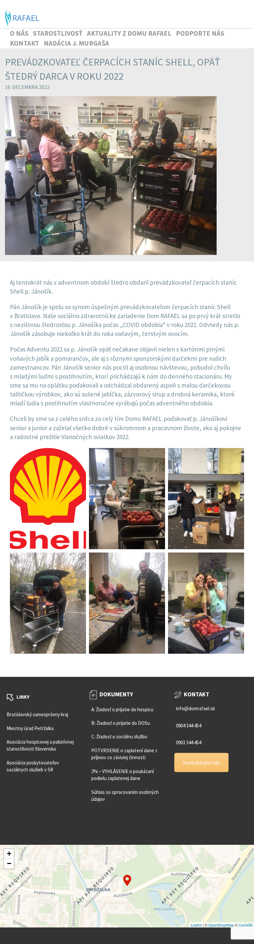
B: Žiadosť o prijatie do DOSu (120, 723)
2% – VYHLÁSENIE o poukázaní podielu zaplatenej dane (122, 774)
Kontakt (24, 43)
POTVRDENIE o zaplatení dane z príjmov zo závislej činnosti (124, 753)
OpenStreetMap (221, 924)
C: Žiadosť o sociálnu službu (119, 736)
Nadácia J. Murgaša (76, 43)
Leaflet (196, 924)
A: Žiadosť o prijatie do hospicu (122, 709)
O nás (19, 33)
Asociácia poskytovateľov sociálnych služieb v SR (33, 766)
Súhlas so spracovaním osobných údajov (125, 795)
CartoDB (245, 924)
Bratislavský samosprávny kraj (37, 714)
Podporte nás (200, 33)
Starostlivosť (57, 33)
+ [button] (9, 853)
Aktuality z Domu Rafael (129, 33)
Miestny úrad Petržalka (30, 728)
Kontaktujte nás (201, 762)
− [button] (9, 863)
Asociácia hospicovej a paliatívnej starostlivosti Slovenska (40, 745)
